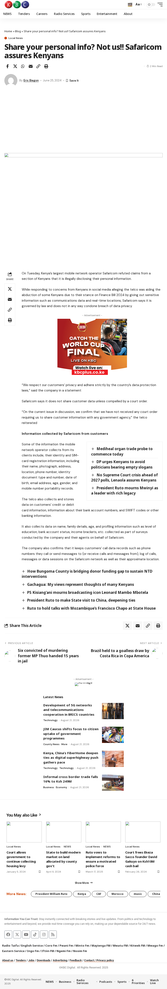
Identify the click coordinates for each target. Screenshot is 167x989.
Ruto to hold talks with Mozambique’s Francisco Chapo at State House (91, 608)
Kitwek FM (137, 945)
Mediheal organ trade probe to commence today (122, 451)
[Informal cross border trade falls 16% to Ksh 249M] (113, 783)
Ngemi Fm (64, 951)
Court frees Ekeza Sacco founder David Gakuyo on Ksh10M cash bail (141, 859)
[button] (130, 4)
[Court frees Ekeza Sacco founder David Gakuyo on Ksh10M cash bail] (142, 831)
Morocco (118, 894)
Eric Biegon (31, 80)
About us (7, 960)
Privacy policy (105, 960)
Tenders (21, 960)
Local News (15, 38)
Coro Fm (51, 945)
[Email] (31, 66)
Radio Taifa (10, 945)
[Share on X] (15, 66)
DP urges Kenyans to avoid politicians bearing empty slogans (121, 464)
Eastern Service (13, 951)
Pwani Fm (66, 945)
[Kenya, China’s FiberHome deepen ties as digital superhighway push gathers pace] (113, 759)
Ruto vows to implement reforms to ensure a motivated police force (103, 859)
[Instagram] (44, 934)
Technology (50, 720)
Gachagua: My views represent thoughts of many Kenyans (80, 584)
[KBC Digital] (17, 4)
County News (51, 744)
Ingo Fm (33, 951)
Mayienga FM (101, 945)
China (156, 894)
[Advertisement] (83, 120)
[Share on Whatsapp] (23, 66)
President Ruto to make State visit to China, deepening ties (81, 600)
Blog (18, 31)
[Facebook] (8, 934)
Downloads (43, 960)
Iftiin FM (47, 951)
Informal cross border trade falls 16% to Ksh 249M (70, 779)
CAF (98, 894)
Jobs (31, 960)
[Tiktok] (35, 934)
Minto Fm (82, 945)
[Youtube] (26, 934)
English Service (32, 945)
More (64, 744)
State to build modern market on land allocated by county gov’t (63, 859)
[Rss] (53, 934)
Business (48, 787)
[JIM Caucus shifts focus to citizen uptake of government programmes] (113, 735)
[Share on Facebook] (7, 66)
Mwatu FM (120, 945)
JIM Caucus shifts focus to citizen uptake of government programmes (71, 733)
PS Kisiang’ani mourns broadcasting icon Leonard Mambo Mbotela (87, 592)
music (138, 894)
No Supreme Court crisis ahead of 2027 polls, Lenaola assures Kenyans (124, 477)
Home (8, 31)
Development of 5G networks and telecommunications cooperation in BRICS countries (68, 710)
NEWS (67, 846)
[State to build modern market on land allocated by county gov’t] (63, 831)
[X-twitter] (17, 934)
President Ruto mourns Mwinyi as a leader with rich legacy (124, 490)
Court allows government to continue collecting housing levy (21, 859)
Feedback (76, 960)
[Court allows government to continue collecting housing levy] (24, 831)
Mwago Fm (155, 945)
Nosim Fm (79, 951)
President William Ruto (51, 894)
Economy (61, 787)
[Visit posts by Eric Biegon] (10, 80)
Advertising (60, 960)
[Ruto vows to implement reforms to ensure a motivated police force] (103, 831)
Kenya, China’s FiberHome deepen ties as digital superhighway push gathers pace (70, 757)
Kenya (82, 894)
